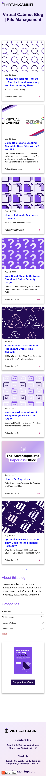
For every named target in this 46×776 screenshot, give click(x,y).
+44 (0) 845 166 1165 (27, 748)
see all (4, 634)
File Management (23, 617)
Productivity (23, 611)
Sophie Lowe (16, 97)
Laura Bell (15, 299)
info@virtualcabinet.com (26, 745)
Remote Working (23, 623)
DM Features (23, 629)
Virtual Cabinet (17, 230)
